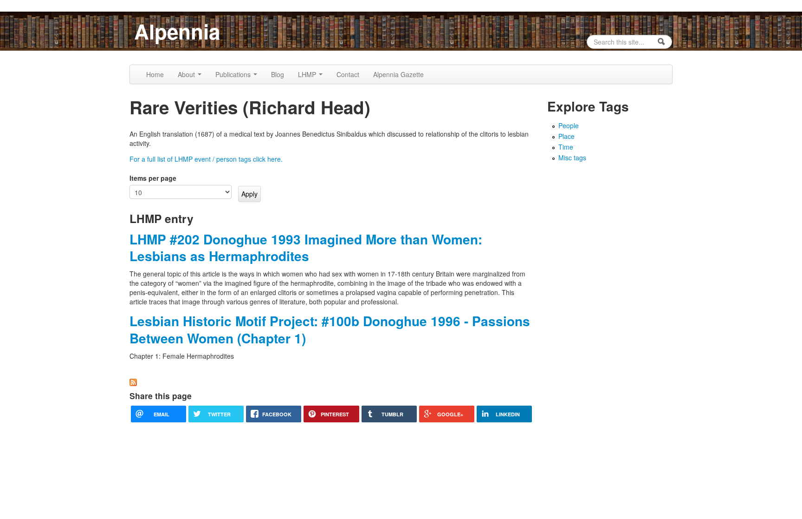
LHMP (308, 74)
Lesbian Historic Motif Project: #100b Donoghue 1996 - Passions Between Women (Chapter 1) (329, 329)
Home (155, 74)
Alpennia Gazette (398, 74)
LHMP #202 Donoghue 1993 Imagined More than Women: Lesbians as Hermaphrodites (305, 247)
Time (565, 146)
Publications (233, 74)
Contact (347, 74)
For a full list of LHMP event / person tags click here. (206, 159)
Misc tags (572, 157)
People (568, 125)
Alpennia (177, 31)
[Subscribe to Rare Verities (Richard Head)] (133, 381)
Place (566, 136)
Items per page (152, 178)
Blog (277, 74)
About (187, 74)
